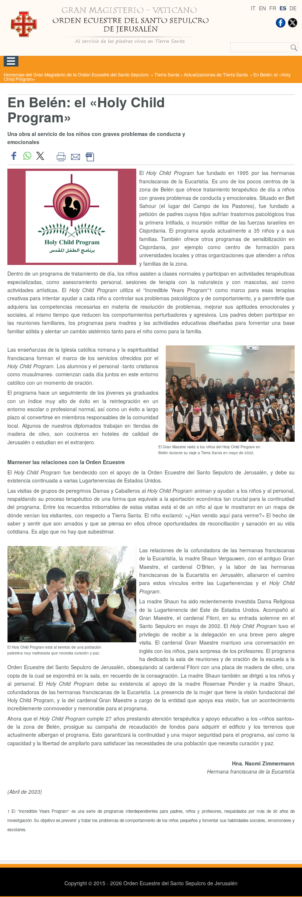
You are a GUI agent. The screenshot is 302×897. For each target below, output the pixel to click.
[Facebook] (280, 23)
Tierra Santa (166, 74)
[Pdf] (89, 155)
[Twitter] (292, 23)
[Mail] (75, 155)
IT (253, 8)
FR (272, 8)
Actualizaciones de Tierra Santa (216, 74)
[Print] (61, 155)
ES (283, 8)
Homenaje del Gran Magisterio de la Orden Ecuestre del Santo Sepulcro (77, 74)
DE (292, 8)
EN (262, 8)
